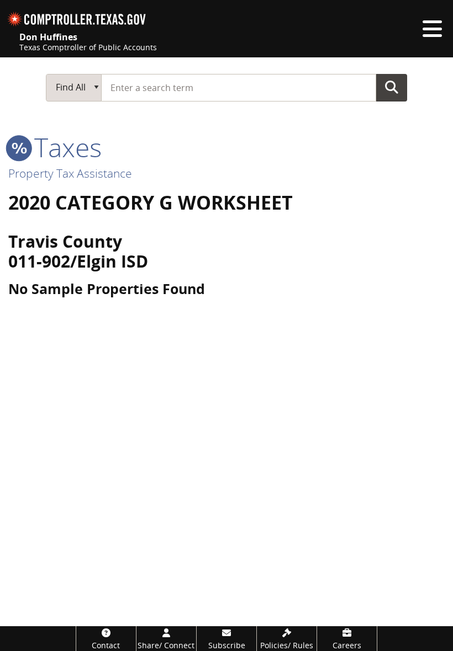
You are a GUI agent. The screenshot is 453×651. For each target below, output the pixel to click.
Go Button (391, 87)
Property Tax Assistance (70, 173)
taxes (65, 147)
